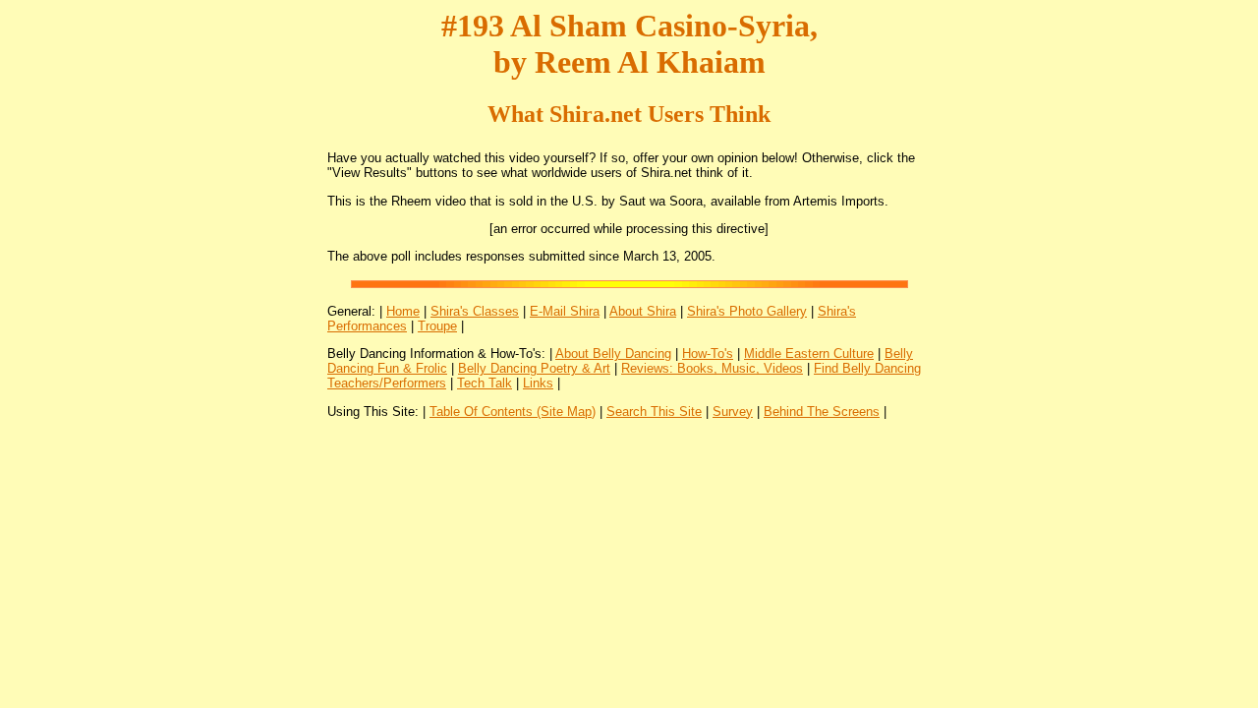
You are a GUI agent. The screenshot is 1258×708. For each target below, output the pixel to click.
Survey (733, 411)
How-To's (707, 353)
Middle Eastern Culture (809, 353)
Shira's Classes (474, 311)
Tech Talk (484, 383)
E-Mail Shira (565, 311)
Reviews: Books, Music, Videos (712, 368)
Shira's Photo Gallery (747, 311)
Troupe (437, 326)
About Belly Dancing (613, 353)
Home (403, 311)
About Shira (642, 311)
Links (538, 383)
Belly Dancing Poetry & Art (534, 368)
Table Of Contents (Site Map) (512, 411)
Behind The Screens (822, 411)
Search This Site (654, 411)
